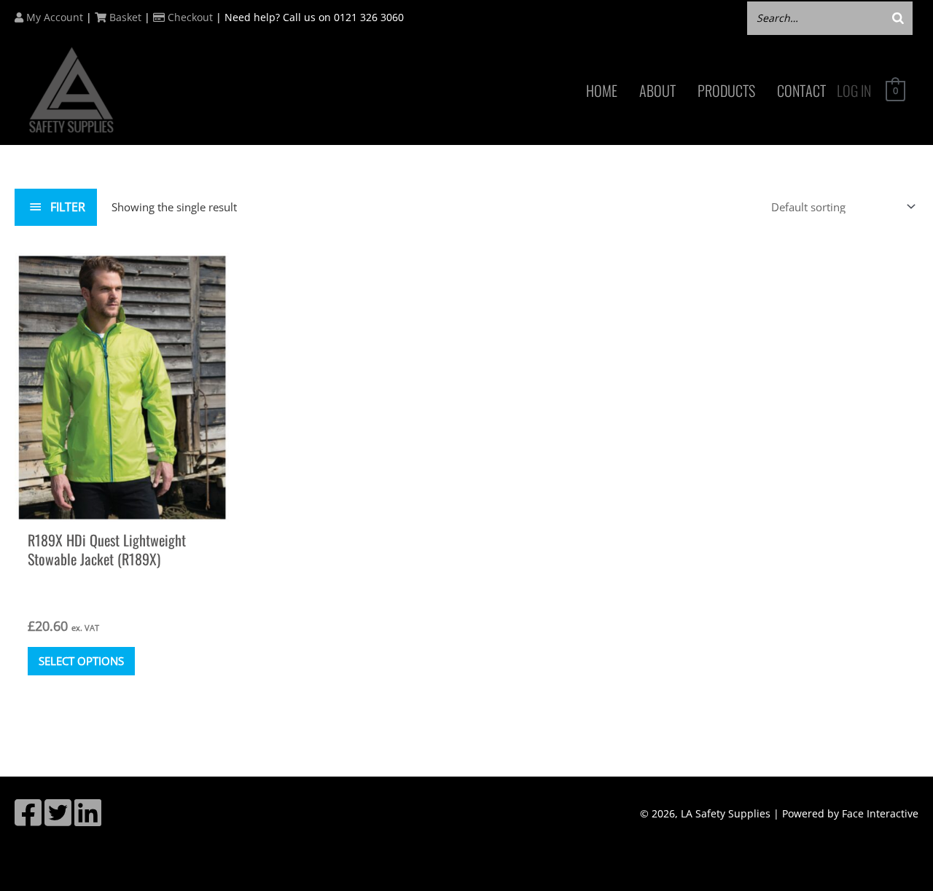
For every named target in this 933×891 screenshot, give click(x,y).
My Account (53, 17)
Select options (81, 660)
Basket (123, 17)
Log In (854, 90)
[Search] (898, 17)
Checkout (189, 17)
